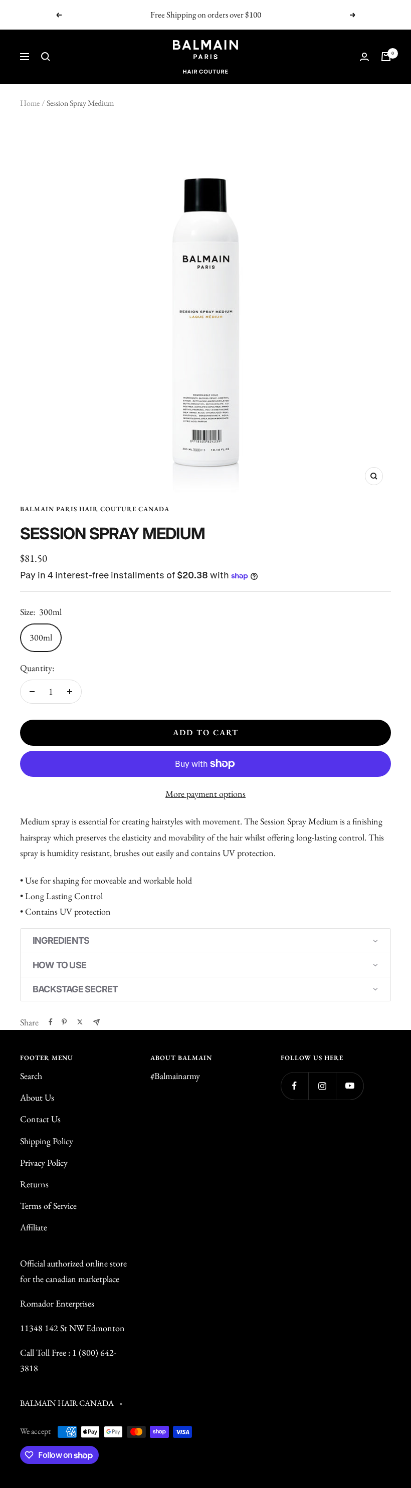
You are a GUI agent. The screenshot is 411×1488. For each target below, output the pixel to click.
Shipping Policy (46, 1141)
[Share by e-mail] (96, 1022)
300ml (41, 637)
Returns (34, 1184)
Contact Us (40, 1119)
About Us (37, 1097)
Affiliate (33, 1227)
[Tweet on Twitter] (80, 1021)
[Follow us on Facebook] (294, 1086)
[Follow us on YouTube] (349, 1086)
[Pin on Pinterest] (64, 1021)
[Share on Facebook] (51, 1021)
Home (30, 103)
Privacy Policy (44, 1162)
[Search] (45, 56)
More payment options (205, 793)
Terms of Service (48, 1205)
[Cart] (386, 56)
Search (31, 1076)
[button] (205, 940)
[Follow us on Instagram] (322, 1086)
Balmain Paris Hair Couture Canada (94, 509)
